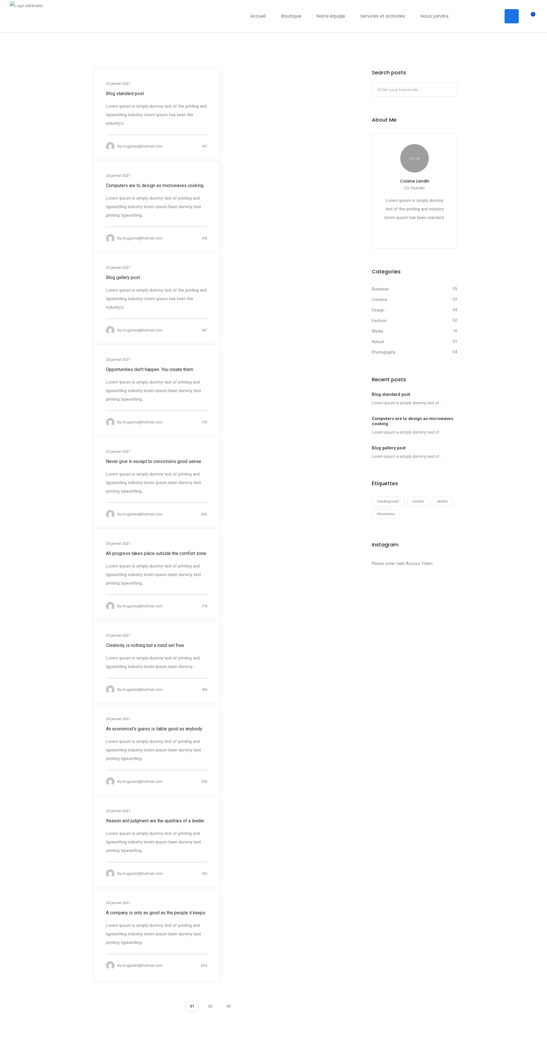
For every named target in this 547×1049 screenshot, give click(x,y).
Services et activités (382, 16)
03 (228, 1006)
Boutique (291, 16)
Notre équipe (331, 16)
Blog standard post (125, 93)
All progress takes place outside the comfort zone (156, 553)
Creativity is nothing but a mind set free (145, 645)
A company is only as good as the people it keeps (155, 912)
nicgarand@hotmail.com (142, 146)
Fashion (379, 320)
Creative (379, 299)
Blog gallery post (123, 277)
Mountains (386, 514)
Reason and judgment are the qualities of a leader (155, 820)
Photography (384, 352)
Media (377, 331)
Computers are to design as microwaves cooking (154, 185)
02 (210, 1006)
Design (378, 310)
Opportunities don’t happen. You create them (149, 369)
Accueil (258, 16)
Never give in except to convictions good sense (153, 461)
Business (380, 289)
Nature (378, 341)
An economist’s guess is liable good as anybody (154, 729)
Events (418, 501)
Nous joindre (434, 16)
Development (388, 501)
